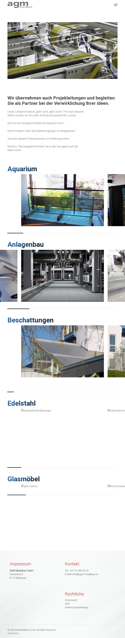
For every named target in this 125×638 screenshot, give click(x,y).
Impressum (71, 600)
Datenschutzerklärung (76, 607)
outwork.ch (12, 633)
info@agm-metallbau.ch (85, 574)
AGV (67, 604)
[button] (116, 4)
